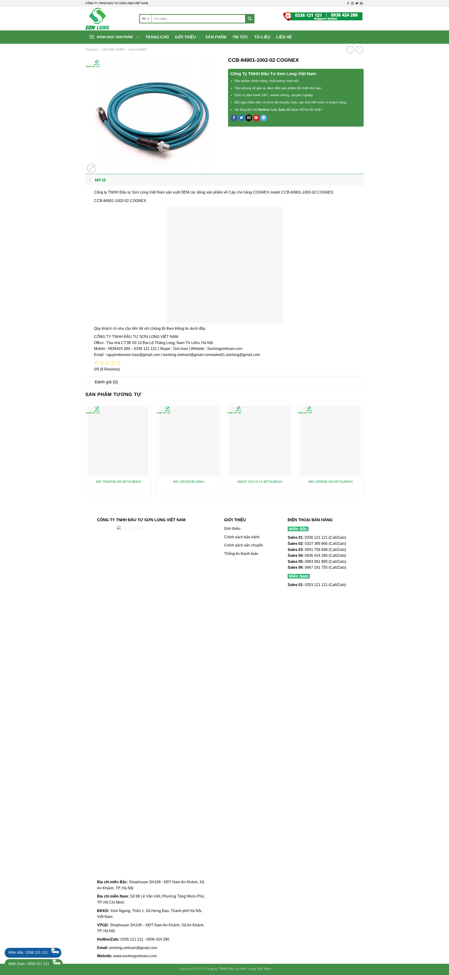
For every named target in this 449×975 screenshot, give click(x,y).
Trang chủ (157, 37)
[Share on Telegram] (263, 117)
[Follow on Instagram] (352, 3)
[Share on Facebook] (234, 117)
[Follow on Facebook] (348, 3)
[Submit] (249, 18)
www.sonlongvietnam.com (135, 956)
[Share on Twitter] (241, 117)
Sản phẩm (215, 37)
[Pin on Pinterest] (256, 117)
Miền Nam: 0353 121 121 (28, 964)
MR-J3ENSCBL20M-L (189, 482)
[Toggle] (89, 180)
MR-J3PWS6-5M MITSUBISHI (330, 482)
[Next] (363, 451)
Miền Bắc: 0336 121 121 (28, 952)
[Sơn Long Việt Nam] (108, 18)
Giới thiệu (185, 37)
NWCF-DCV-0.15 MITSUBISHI (259, 482)
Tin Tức (240, 37)
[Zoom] (91, 168)
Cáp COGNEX (137, 49)
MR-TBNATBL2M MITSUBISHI (118, 482)
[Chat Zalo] (56, 952)
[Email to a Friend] (249, 117)
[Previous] (85, 451)
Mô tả (100, 180)
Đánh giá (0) (106, 382)
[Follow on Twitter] (356, 3)
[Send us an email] (361, 3)
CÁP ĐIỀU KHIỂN (113, 49)
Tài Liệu (262, 37)
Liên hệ (284, 37)
